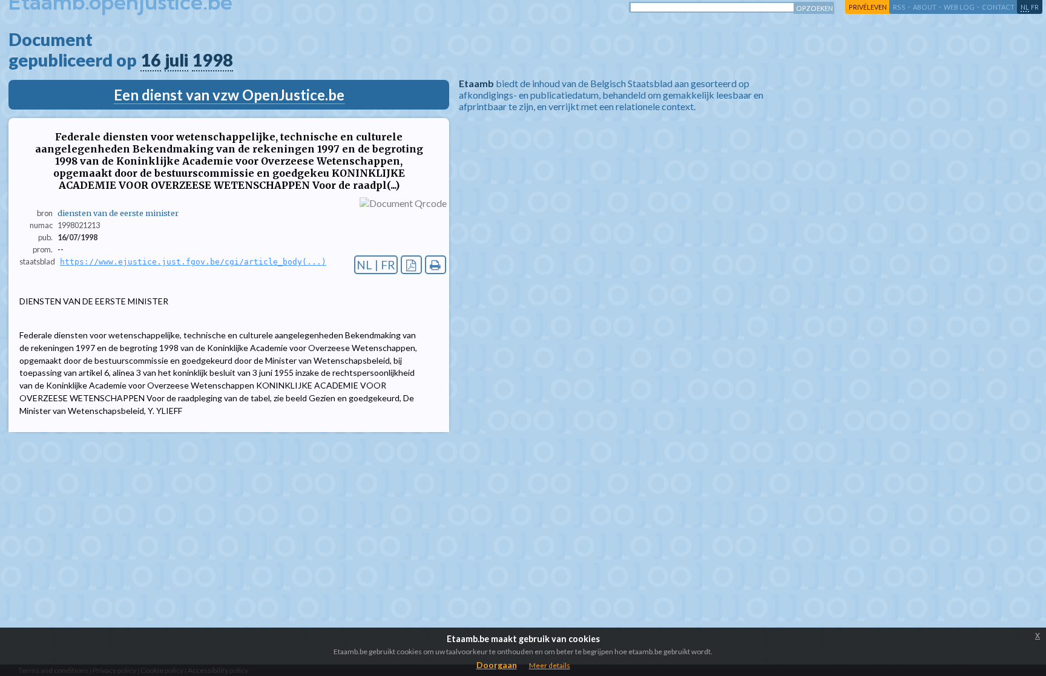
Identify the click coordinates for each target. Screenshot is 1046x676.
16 (150, 60)
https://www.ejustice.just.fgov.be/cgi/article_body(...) (193, 261)
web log (959, 7)
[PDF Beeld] (411, 264)
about (924, 7)
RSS (899, 7)
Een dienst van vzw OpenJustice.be (229, 94)
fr (1035, 7)
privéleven (868, 7)
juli (176, 60)
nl (1025, 7)
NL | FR (376, 265)
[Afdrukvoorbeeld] (435, 264)
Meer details (549, 665)
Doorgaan (496, 665)
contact (998, 7)
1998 (212, 60)
